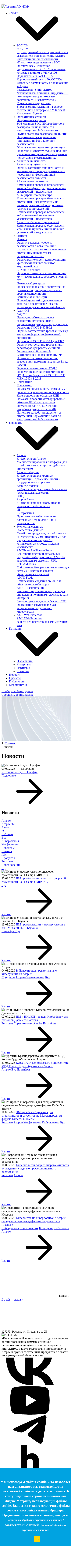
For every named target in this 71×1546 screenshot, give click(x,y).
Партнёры (8, 847)
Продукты (8, 858)
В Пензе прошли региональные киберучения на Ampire (29, 972)
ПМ (4, 854)
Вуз (4, 837)
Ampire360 (8, 824)
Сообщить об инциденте (17, 691)
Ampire (6, 820)
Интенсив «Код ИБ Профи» (19, 772)
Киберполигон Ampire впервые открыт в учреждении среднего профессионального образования (35, 1168)
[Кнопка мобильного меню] (3, 4)
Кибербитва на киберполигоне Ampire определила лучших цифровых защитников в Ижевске (34, 1221)
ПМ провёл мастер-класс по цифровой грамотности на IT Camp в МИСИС (34, 880)
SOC (5, 830)
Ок (37, 1539)
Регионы (7, 861)
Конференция (10, 844)
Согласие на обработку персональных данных (34, 1520)
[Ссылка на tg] (30, 1442)
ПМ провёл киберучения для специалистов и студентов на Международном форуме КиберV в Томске (32, 1116)
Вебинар (7, 834)
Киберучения (10, 841)
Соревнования (11, 864)
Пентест (7, 851)
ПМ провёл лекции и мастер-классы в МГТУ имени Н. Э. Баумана (33, 926)
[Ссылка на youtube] (30, 1413)
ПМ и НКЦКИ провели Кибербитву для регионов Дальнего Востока (35, 1018)
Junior (5, 827)
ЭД (3, 868)
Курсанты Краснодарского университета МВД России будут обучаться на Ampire (35, 1064)
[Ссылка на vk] (30, 1384)
